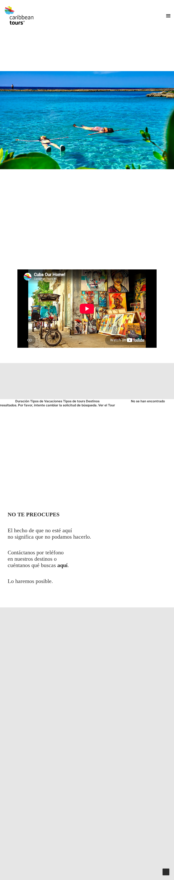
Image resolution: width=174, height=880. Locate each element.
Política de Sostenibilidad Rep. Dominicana (57, 870)
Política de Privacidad (99, 864)
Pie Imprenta (100, 870)
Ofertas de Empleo (28, 864)
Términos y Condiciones (62, 864)
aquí (62, 565)
